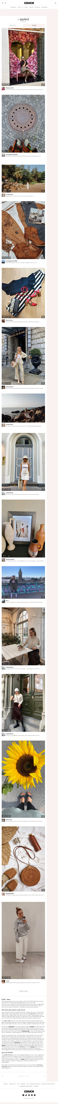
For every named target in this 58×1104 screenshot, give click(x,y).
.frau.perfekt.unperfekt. (12, 154)
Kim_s (7, 600)
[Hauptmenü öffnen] (2, 3)
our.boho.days (9, 194)
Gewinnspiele (44, 7)
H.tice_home (9, 819)
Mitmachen (37, 7)
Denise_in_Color (10, 88)
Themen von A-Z (12, 1083)
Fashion (31, 7)
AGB (27, 1083)
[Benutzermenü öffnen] (55, 3)
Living (19, 7)
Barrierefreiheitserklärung (26, 1086)
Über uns (6, 1083)
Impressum (23, 1083)
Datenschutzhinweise (34, 1083)
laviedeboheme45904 (11, 261)
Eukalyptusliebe (10, 893)
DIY (22, 7)
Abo (18, 1083)
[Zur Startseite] (29, 3)
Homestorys (13, 7)
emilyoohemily (9, 492)
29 (27, 1076)
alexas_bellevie (9, 386)
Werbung (36, 1086)
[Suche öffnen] (5, 3)
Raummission (9, 320)
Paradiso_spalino (10, 559)
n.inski (7, 981)
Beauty (26, 7)
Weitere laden (23, 991)
